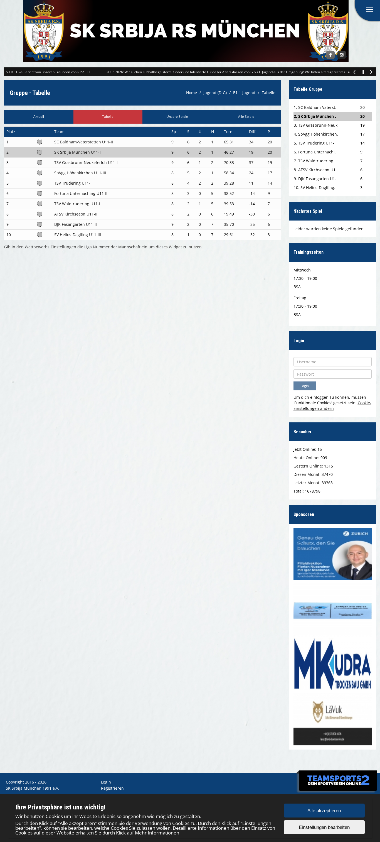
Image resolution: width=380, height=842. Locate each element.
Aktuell (38, 116)
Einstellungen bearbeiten (324, 827)
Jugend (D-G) (215, 92)
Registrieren (112, 788)
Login (106, 782)
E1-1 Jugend (244, 92)
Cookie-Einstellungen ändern (332, 405)
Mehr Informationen (157, 832)
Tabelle (268, 92)
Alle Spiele (246, 116)
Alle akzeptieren (324, 810)
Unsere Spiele (177, 116)
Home (191, 92)
